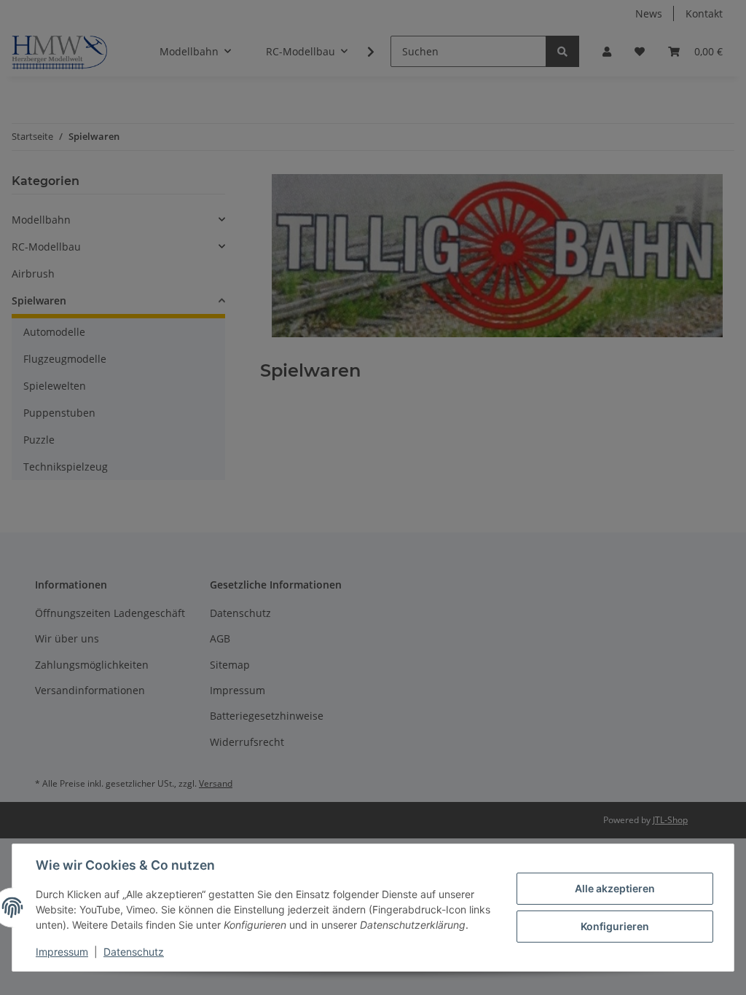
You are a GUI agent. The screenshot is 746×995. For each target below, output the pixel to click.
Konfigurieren (615, 926)
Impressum (62, 951)
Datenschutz (133, 951)
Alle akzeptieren (615, 888)
